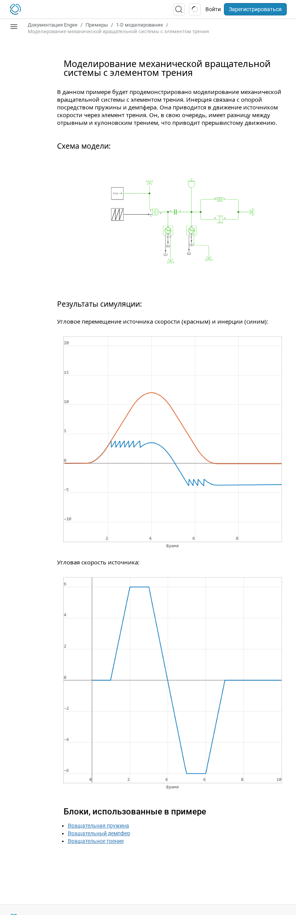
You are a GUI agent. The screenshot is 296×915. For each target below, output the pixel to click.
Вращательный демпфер (99, 833)
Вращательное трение (96, 841)
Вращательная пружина (98, 826)
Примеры (97, 25)
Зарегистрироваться (255, 9)
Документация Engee (52, 25)
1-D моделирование (139, 25)
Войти (213, 9)
